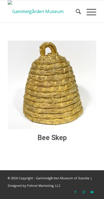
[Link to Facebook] (75, 192)
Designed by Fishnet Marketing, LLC (34, 185)
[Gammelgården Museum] (43, 11)
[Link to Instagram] (84, 192)
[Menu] (88, 11)
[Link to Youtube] (92, 192)
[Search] (75, 11)
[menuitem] (75, 11)
